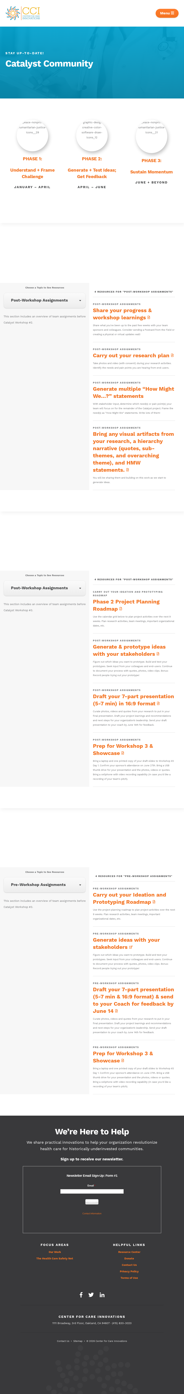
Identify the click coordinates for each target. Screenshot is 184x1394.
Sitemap (77, 1341)
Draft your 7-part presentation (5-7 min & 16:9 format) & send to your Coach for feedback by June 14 (133, 1000)
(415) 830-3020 (122, 1323)
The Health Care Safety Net (54, 1258)
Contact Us (129, 1265)
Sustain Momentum (151, 172)
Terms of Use (129, 1278)
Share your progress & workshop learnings (122, 314)
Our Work (55, 1252)
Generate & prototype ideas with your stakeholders (129, 651)
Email (91, 1185)
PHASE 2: (92, 159)
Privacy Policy (129, 1271)
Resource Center (129, 1252)
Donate (129, 1258)
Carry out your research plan (132, 355)
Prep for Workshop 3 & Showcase (123, 750)
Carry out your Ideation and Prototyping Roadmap (129, 899)
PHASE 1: (32, 159)
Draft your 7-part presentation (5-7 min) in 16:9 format (133, 700)
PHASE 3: (152, 161)
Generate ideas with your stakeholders (126, 944)
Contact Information (92, 1213)
